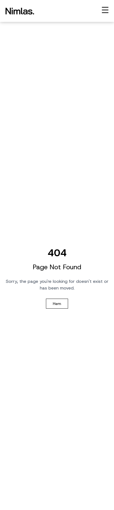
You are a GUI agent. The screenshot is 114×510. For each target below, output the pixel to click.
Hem (57, 303)
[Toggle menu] (105, 10)
